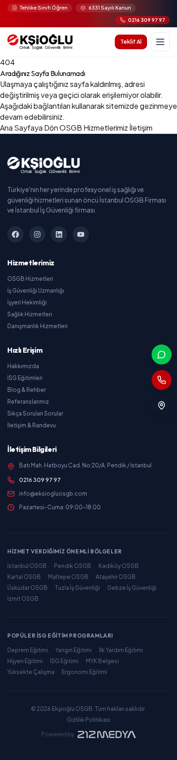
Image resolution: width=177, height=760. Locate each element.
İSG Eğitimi (64, 661)
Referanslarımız (28, 401)
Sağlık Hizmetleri (29, 314)
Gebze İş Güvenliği (132, 587)
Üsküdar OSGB (27, 587)
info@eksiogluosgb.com (53, 493)
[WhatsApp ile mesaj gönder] (162, 355)
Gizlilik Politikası (88, 719)
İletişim (140, 127)
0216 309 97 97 (40, 479)
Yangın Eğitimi (73, 650)
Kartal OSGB (24, 576)
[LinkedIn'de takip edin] (59, 234)
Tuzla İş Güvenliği (77, 587)
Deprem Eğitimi (27, 650)
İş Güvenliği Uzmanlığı (35, 290)
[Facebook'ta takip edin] (15, 234)
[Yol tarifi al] (162, 405)
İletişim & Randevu (31, 425)
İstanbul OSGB (27, 565)
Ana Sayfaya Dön (29, 127)
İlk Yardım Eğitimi (121, 650)
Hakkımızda (23, 366)
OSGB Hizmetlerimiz (94, 127)
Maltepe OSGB (68, 576)
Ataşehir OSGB (116, 576)
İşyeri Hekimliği (27, 302)
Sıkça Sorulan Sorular (35, 413)
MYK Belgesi (102, 661)
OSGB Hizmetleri (30, 278)
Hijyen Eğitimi (25, 661)
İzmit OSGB (23, 598)
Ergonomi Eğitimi (84, 672)
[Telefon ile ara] (162, 380)
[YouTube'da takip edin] (81, 234)
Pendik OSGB (72, 565)
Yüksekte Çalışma (30, 672)
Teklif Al (131, 41)
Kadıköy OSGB (118, 565)
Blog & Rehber (26, 389)
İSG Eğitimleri (25, 378)
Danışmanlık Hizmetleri (37, 326)
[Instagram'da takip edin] (37, 234)
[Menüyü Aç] (160, 41)
